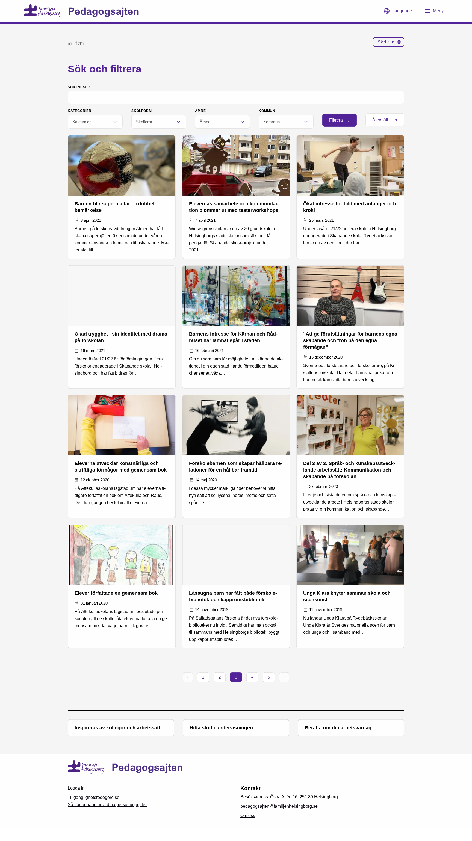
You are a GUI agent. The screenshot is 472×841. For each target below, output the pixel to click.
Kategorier (80, 111)
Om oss (247, 815)
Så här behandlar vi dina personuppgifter (107, 804)
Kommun (267, 111)
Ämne (200, 111)
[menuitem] (388, 43)
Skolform (141, 111)
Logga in (76, 788)
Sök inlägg (79, 87)
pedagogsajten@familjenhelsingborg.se (279, 806)
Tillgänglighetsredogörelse (93, 797)
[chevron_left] (188, 677)
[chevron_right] (284, 677)
